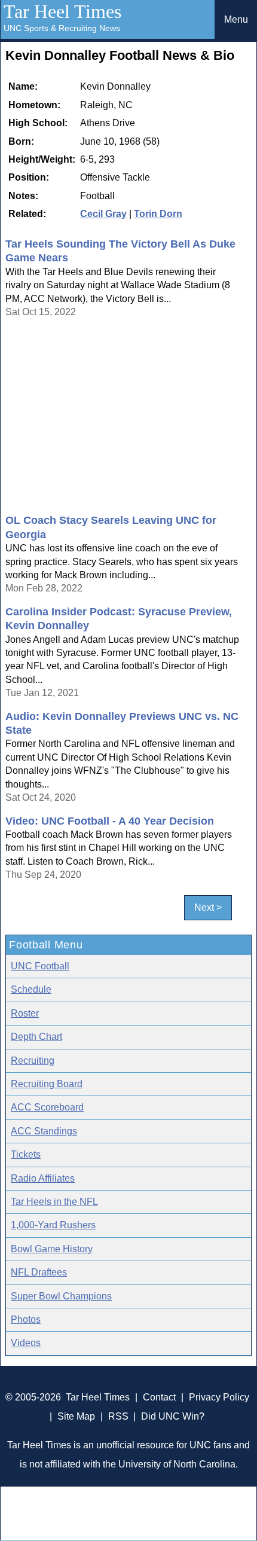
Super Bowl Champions (61, 1296)
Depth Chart (36, 1037)
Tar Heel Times (62, 11)
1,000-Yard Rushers (53, 1225)
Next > (208, 908)
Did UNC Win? (172, 1416)
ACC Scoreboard (47, 1107)
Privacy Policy (219, 1397)
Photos (26, 1319)
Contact (159, 1397)
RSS (118, 1416)
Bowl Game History (52, 1249)
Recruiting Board (46, 1084)
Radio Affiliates (43, 1178)
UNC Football (40, 966)
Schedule (31, 989)
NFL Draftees (39, 1272)
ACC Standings (44, 1131)
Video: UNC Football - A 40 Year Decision (109, 821)
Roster (25, 1013)
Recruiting (32, 1060)
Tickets (26, 1154)
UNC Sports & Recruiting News (62, 28)
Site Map (76, 1416)
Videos (26, 1343)
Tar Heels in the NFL (54, 1202)
